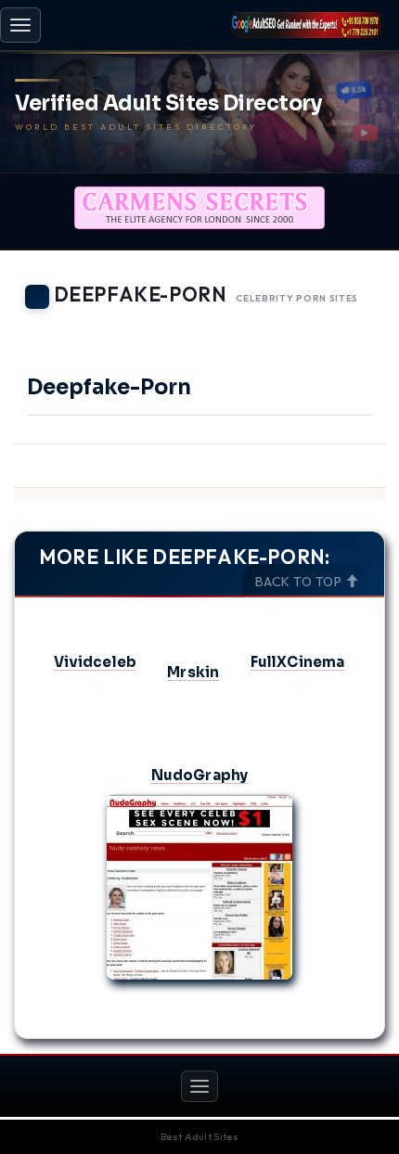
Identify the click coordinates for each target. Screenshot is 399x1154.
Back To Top (300, 581)
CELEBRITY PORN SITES (297, 298)
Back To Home (334, 324)
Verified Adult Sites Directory (168, 104)
